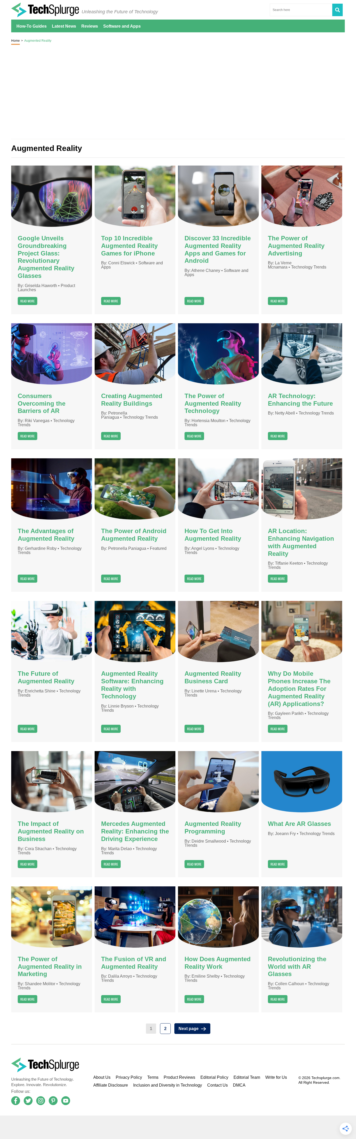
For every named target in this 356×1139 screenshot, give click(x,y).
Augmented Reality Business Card (213, 677)
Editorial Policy (214, 1077)
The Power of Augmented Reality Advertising (296, 246)
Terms (152, 1077)
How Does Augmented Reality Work (218, 962)
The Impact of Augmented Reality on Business (51, 831)
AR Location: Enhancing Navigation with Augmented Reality (301, 542)
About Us (102, 1077)
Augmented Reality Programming (213, 827)
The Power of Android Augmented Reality (134, 534)
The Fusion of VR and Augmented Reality (133, 962)
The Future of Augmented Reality (46, 677)
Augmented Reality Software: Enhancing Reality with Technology (132, 685)
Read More (27, 301)
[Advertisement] (178, 1127)
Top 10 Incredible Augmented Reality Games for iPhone (129, 246)
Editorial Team (247, 1077)
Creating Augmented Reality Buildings (131, 399)
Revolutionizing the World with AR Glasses (297, 966)
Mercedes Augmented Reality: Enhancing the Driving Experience (135, 831)
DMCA (239, 1085)
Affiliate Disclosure (110, 1085)
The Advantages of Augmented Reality (46, 534)
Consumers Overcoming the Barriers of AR (41, 403)
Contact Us (217, 1085)
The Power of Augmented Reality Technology (213, 403)
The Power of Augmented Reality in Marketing (50, 966)
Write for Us (276, 1077)
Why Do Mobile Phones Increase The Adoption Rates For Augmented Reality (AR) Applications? (299, 688)
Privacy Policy (129, 1077)
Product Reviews (179, 1077)
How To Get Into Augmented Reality (213, 534)
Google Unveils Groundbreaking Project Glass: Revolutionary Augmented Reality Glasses (46, 257)
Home (15, 40)
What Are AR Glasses (299, 823)
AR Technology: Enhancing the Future (300, 399)
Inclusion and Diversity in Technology (167, 1085)
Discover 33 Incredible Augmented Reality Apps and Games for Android (218, 249)
